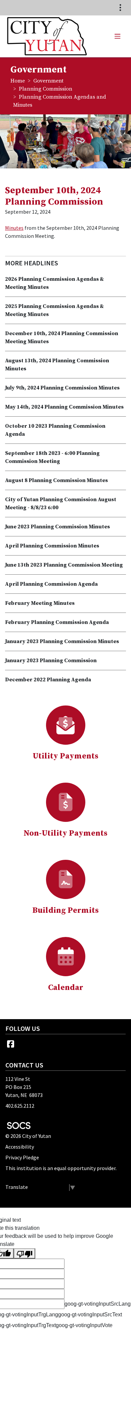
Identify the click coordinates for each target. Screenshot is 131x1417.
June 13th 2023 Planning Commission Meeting (64, 565)
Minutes (14, 227)
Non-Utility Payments (65, 833)
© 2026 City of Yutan (28, 1136)
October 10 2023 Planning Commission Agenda (55, 430)
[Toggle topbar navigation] (120, 8)
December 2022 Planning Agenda (48, 679)
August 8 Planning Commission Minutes (56, 480)
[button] (117, 36)
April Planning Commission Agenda (51, 584)
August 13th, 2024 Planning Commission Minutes (57, 364)
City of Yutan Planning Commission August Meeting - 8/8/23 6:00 (60, 503)
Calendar (65, 988)
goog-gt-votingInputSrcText (90, 1314)
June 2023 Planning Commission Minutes (57, 526)
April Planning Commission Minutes (52, 545)
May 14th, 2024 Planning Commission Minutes (64, 407)
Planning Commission (45, 89)
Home (17, 80)
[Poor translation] (24, 1253)
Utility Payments (65, 756)
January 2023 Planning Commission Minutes (62, 641)
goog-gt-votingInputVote (84, 1325)
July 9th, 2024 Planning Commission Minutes (62, 387)
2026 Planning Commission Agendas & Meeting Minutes (54, 283)
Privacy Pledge (22, 1157)
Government (48, 80)
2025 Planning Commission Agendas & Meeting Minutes (54, 310)
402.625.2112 (19, 1105)
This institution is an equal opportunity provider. (61, 1168)
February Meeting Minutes (40, 603)
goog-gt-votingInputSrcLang (97, 1304)
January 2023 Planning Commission (51, 660)
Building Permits (65, 910)
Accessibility (19, 1146)
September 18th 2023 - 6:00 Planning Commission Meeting (52, 457)
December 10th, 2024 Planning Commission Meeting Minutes (61, 337)
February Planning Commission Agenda (57, 622)
